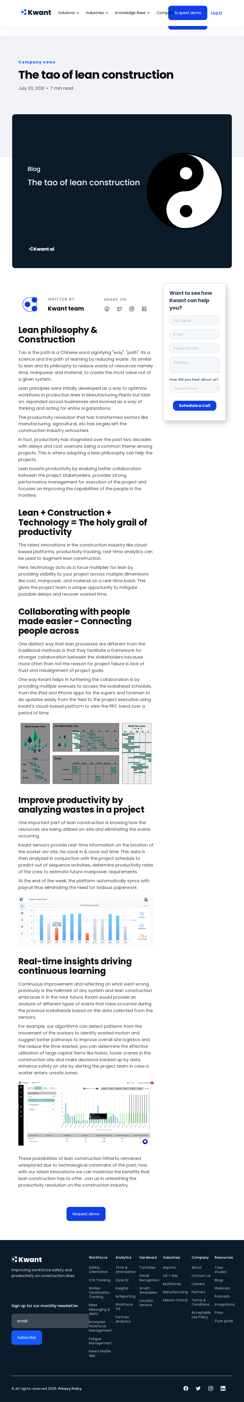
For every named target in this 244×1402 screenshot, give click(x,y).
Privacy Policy (69, 1388)
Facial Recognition (149, 1277)
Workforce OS (124, 1306)
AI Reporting (125, 1296)
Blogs (219, 1280)
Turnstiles (147, 1267)
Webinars (222, 1288)
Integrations (225, 1304)
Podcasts (222, 1296)
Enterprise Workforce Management (100, 1326)
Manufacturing (175, 1292)
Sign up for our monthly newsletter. (45, 1306)
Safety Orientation (98, 1269)
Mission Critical (175, 1300)
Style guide (224, 1321)
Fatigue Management (100, 1341)
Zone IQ (122, 1280)
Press (219, 1312)
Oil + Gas (170, 1275)
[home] (36, 9)
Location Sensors (146, 1302)
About (197, 1267)
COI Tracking (99, 1280)
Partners (198, 1292)
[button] (68, 13)
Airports (169, 1267)
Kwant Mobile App (100, 1353)
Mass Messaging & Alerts (99, 1309)
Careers (198, 1284)
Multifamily (172, 1284)
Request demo (86, 1214)
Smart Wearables (148, 1290)
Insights (122, 1288)
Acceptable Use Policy (201, 1314)
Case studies (221, 1269)
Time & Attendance (126, 1269)
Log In (216, 13)
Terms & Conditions (200, 1302)
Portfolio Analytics (123, 1319)
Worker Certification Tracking (99, 1292)
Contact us (201, 1275)
